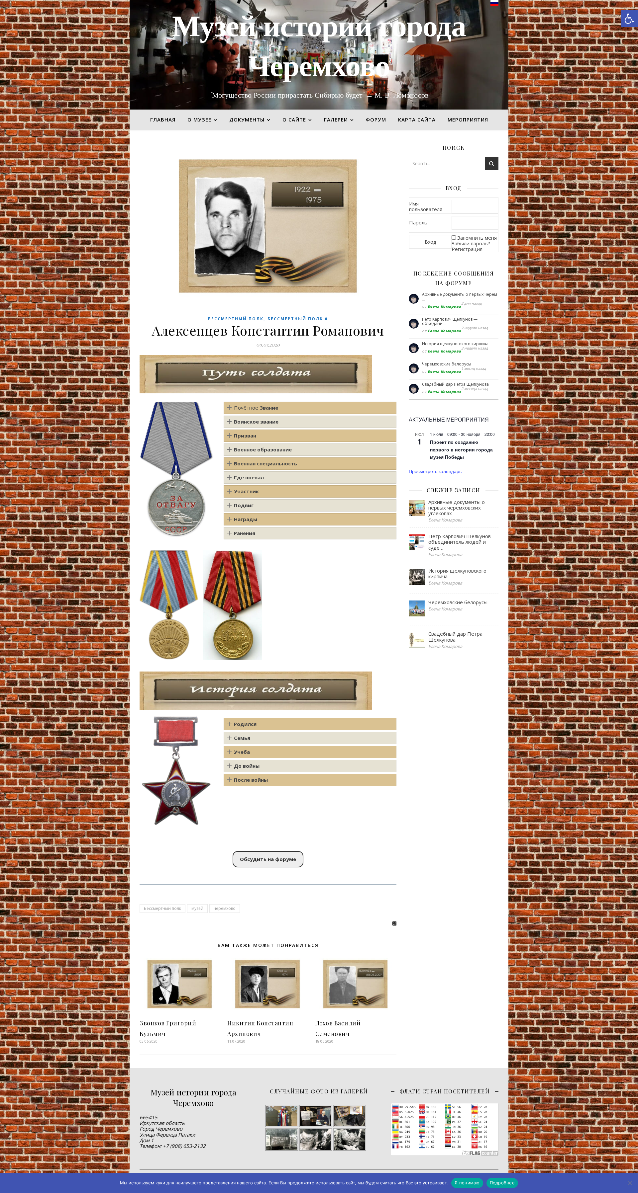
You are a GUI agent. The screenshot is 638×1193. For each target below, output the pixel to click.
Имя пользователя (425, 206)
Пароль (418, 222)
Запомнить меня (477, 237)
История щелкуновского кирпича (455, 344)
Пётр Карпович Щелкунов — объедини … (450, 321)
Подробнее (502, 1182)
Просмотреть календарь (435, 471)
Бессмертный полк (236, 319)
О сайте (294, 119)
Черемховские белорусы (446, 364)
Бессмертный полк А (297, 319)
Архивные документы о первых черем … (459, 296)
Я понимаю (467, 1182)
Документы (247, 119)
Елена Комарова (444, 306)
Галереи (336, 119)
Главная (162, 119)
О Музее (199, 119)
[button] (629, 18)
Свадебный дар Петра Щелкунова (455, 384)
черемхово (225, 908)
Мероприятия (468, 119)
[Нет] (629, 1183)
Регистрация (467, 249)
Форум (376, 119)
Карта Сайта (417, 119)
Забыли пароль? (471, 243)
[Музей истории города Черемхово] (319, 55)
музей (197, 908)
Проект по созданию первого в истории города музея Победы (461, 449)
